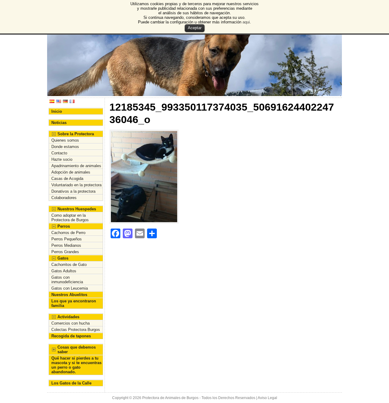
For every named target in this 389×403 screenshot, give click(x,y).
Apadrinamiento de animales (76, 166)
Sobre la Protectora (75, 134)
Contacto (59, 153)
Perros (63, 226)
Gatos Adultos (63, 271)
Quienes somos (65, 140)
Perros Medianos (66, 245)
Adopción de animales (70, 172)
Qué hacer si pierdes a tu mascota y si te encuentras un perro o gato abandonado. (76, 365)
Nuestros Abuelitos (69, 294)
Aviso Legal (267, 398)
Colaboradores (64, 197)
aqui (246, 22)
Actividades (68, 317)
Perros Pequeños (66, 239)
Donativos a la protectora (73, 191)
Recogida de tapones (71, 336)
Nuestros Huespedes (76, 209)
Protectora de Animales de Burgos (170, 398)
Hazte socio (61, 159)
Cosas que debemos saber (76, 349)
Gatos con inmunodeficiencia (67, 279)
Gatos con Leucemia (69, 288)
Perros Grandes (65, 252)
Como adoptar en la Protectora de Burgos (70, 217)
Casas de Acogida (67, 178)
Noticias (59, 122)
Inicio (56, 111)
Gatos (62, 258)
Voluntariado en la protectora (76, 185)
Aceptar (194, 28)
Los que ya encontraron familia (73, 303)
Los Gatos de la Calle (71, 383)
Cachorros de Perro (68, 232)
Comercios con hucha (70, 323)
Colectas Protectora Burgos (75, 329)
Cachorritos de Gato (69, 264)
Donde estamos (65, 146)
